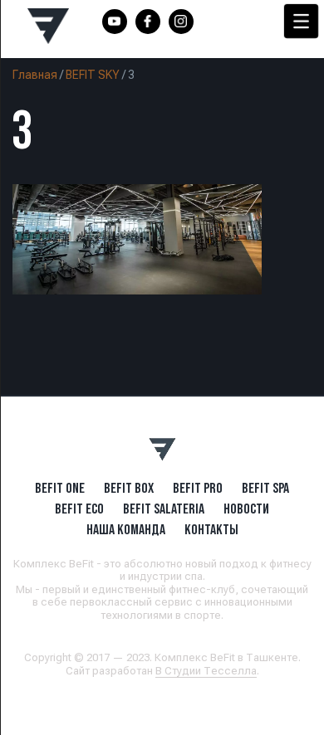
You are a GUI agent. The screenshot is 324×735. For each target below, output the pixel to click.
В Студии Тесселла (206, 670)
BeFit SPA (265, 487)
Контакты (211, 529)
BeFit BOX (129, 487)
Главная (34, 74)
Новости (246, 508)
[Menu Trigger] (301, 21)
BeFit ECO (79, 508)
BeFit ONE (60, 487)
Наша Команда (125, 529)
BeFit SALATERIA (163, 508)
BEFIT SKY (93, 74)
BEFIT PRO (198, 487)
